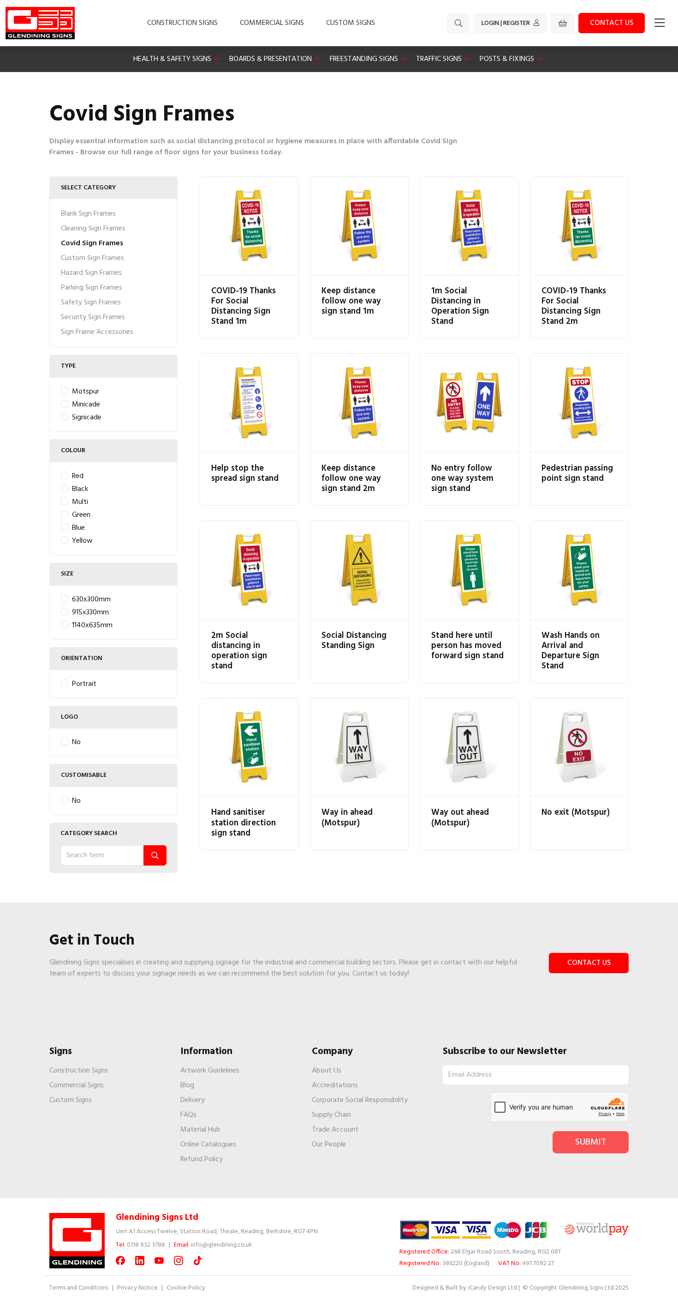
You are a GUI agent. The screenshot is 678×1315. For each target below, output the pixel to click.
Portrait (84, 684)
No (76, 742)
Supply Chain (331, 1115)
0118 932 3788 (146, 1245)
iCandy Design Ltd (492, 1288)
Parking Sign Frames (91, 288)
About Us (326, 1070)
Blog (187, 1085)
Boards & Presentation (270, 59)
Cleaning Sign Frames (93, 229)
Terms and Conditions (78, 1288)
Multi (80, 502)
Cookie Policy (186, 1288)
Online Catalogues (208, 1144)
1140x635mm (92, 625)
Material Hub (200, 1129)
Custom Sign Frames (92, 258)
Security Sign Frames (93, 317)
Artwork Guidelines (209, 1070)
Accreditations (335, 1085)
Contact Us (589, 963)
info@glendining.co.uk (221, 1245)
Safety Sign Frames (91, 303)
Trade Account (335, 1129)
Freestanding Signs (364, 59)
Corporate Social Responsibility (360, 1100)
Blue (78, 527)
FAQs (188, 1115)
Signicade (86, 417)
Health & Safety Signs (172, 59)
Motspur (85, 391)
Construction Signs (182, 23)
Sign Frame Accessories (97, 332)
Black (80, 489)
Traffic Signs (439, 59)
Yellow (82, 540)
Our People (329, 1144)
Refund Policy (201, 1159)
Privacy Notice (137, 1288)
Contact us (611, 23)
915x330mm (90, 612)
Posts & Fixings (507, 59)
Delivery (192, 1100)
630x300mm (91, 599)
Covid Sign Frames (92, 243)
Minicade (86, 404)
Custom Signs (350, 23)
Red (77, 476)
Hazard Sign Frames (91, 273)
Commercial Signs (272, 23)
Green (81, 515)
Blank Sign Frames (88, 214)
